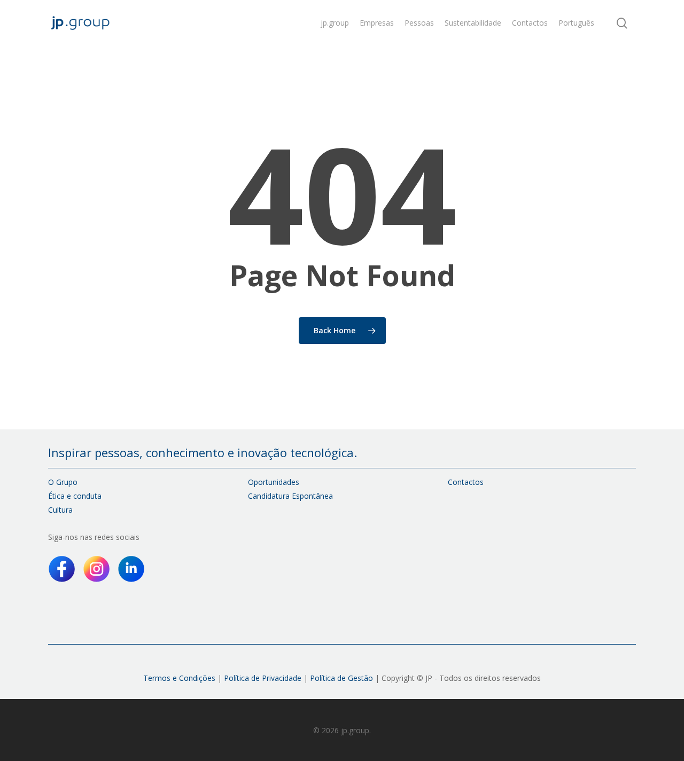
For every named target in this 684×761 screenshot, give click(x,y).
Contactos (466, 482)
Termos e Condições (179, 678)
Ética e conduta (75, 496)
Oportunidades (273, 482)
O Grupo (62, 482)
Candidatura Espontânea (290, 496)
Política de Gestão (340, 678)
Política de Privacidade (262, 678)
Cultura (60, 510)
